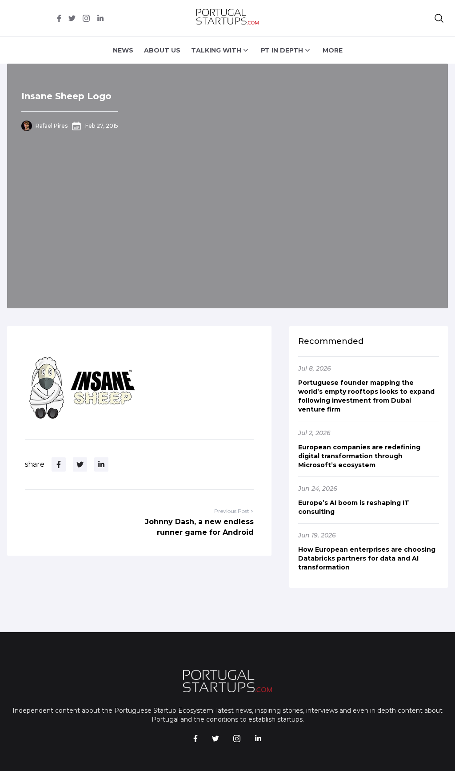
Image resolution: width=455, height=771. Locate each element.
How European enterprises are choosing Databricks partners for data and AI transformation (366, 558)
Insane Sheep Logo (66, 96)
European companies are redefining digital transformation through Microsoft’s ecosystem (359, 456)
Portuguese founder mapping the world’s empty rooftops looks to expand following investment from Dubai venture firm (366, 396)
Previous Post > (234, 511)
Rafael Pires (52, 125)
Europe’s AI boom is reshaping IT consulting (353, 507)
